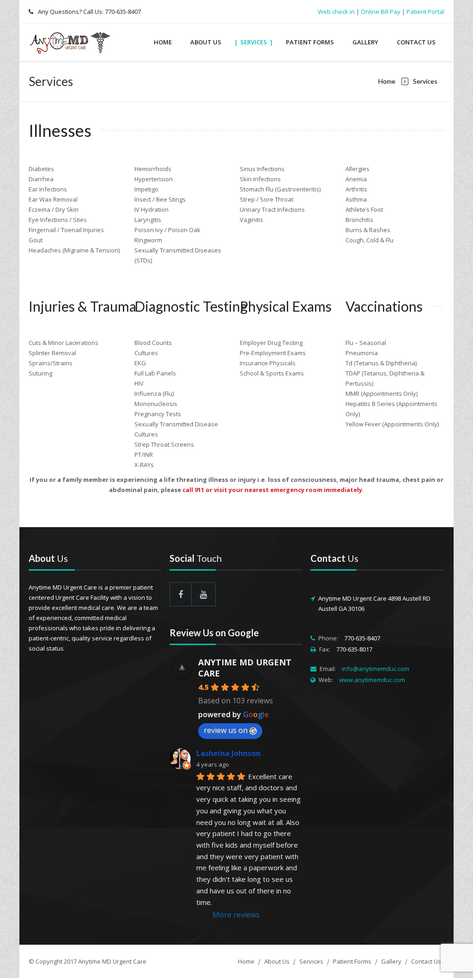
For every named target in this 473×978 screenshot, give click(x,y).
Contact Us (416, 42)
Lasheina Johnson (228, 753)
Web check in (336, 11)
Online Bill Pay (380, 11)
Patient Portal (425, 11)
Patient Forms (310, 42)
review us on (226, 730)
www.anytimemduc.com (372, 680)
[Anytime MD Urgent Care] (72, 42)
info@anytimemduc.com (375, 668)
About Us (205, 42)
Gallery (365, 42)
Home (163, 42)
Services (253, 42)
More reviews (236, 915)
